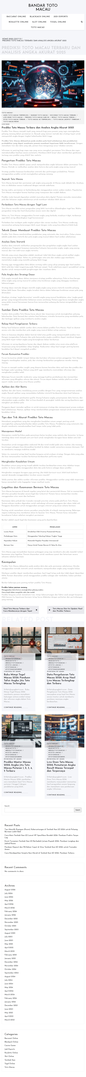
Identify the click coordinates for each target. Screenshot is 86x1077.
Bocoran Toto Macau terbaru (63, 115)
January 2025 (10, 958)
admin (18, 671)
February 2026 (11, 911)
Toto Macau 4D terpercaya (39, 119)
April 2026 (9, 904)
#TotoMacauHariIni (14, 669)
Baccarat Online (16, 17)
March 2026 (10, 908)
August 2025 (10, 933)
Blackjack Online (40, 17)
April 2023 (9, 1016)
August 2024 (10, 977)
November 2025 (11, 922)
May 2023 (9, 1013)
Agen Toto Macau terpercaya (15, 115)
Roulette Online (18, 22)
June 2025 (9, 940)
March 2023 (10, 1020)
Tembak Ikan (10, 1060)
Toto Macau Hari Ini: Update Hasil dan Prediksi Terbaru (67, 610)
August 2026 (10, 890)
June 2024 (9, 984)
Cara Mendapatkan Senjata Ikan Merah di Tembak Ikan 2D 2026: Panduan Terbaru (39, 853)
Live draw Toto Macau (13, 117)
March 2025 (10, 951)
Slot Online (39, 22)
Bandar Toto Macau (43, 8)
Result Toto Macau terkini (63, 117)
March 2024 (10, 995)
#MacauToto (11, 661)
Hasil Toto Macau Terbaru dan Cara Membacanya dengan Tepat (17, 610)
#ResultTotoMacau (14, 663)
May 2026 (9, 901)
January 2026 (10, 915)
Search (7, 806)
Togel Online (58, 22)
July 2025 (8, 937)
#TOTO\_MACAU (12, 665)
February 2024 (11, 998)
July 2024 (8, 980)
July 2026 (9, 893)
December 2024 (11, 962)
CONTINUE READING (13, 707)
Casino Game (10, 1045)
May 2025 (9, 944)
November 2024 (11, 966)
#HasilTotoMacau (13, 658)
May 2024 (9, 987)
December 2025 (11, 919)
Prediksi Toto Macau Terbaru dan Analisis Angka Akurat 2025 (38, 127)
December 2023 (11, 1005)
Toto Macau (37, 27)
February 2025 (11, 955)
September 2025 (11, 930)
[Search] (82, 22)
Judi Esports (61, 17)
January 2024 (10, 1002)
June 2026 (9, 897)
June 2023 (9, 1009)
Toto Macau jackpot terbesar (66, 119)
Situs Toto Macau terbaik (14, 119)
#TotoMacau (11, 667)
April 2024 (9, 991)
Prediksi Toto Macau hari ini (37, 117)
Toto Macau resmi (11, 121)
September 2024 (11, 973)
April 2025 (9, 948)
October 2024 (10, 969)
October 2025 (10, 926)
